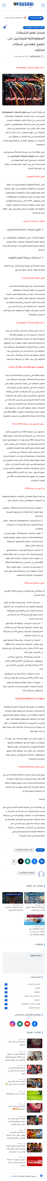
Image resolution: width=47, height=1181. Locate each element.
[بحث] (4, 5)
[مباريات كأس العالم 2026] (34, 1095)
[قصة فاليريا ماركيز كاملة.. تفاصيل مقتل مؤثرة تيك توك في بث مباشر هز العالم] (34, 1147)
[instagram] (12, 1024)
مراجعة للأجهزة (22, 1008)
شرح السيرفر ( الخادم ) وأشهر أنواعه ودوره (14, 909)
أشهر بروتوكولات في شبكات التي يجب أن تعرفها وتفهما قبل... (36, 932)
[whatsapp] (20, 1024)
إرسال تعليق (36, 955)
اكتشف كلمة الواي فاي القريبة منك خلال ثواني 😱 (15, 1083)
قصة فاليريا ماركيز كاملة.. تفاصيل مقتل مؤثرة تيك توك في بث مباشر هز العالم (15, 1149)
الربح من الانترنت (22, 984)
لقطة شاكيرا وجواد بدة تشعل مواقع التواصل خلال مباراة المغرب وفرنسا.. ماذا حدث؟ (16, 1122)
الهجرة (23, 988)
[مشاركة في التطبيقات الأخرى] (14, 861)
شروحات (22, 1000)
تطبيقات (22, 992)
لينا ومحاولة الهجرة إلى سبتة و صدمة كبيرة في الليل (16, 1071)
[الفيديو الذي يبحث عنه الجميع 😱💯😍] (34, 1108)
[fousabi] (23, 5)
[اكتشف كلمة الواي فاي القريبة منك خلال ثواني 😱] (34, 1083)
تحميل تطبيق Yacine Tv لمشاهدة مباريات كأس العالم (16, 1163)
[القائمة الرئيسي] (43, 5)
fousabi (14, 1176)
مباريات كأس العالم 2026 (15, 1094)
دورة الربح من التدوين (23, 996)
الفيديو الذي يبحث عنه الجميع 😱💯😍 (17, 1108)
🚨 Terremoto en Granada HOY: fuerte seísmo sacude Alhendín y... (14, 18)
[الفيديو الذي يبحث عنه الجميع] (34, 1043)
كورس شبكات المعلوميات (34, 27)
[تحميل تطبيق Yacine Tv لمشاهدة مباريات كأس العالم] (34, 1161)
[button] (34, 861)
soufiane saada (35, 56)
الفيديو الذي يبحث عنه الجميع (17, 1043)
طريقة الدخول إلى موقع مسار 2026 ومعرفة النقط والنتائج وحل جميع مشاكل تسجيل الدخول (15, 1057)
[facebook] (35, 1024)
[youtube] (27, 1024)
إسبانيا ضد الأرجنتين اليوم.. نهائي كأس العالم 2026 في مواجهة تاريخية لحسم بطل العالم (16, 1136)
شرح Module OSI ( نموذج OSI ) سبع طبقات (35, 909)
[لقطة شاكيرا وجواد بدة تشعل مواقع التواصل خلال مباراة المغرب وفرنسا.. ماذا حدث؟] (34, 1120)
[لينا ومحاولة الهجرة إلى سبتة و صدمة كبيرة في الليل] (34, 1069)
